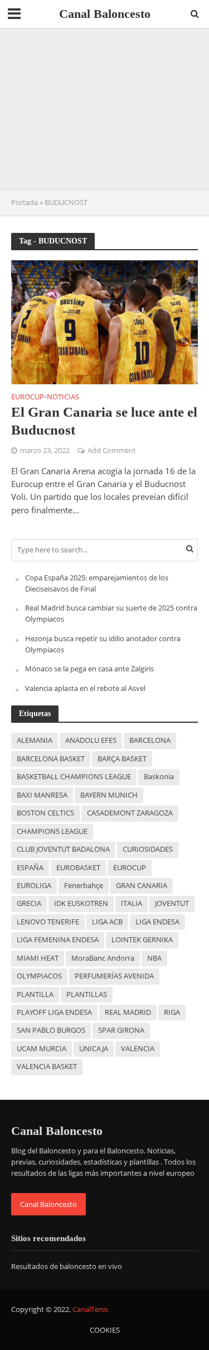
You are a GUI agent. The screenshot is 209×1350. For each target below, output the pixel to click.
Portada (24, 202)
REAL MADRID (128, 1012)
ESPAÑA (30, 867)
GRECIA (29, 903)
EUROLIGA (34, 885)
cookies (105, 1330)
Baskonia (159, 776)
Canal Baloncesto (104, 14)
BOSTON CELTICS (45, 813)
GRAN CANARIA (141, 885)
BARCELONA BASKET (51, 759)
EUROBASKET (78, 867)
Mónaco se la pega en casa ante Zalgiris (89, 669)
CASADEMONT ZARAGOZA (130, 813)
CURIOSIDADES (148, 849)
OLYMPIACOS (39, 976)
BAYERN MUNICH (109, 795)
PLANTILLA (35, 994)
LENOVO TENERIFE (48, 922)
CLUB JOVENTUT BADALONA (63, 849)
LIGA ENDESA (157, 922)
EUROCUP (129, 867)
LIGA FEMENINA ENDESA (58, 939)
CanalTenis (90, 1309)
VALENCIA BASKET (47, 1066)
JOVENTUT (172, 903)
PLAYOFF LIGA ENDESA (54, 1012)
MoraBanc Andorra (102, 958)
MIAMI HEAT (38, 958)
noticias (63, 398)
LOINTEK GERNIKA (142, 939)
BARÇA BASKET (122, 759)
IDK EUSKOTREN (81, 903)
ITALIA (131, 903)
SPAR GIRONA (121, 1030)
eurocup (27, 398)
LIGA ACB (107, 922)
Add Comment (112, 450)
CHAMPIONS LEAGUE (52, 831)
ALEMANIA (34, 740)
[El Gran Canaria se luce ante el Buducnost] (104, 321)
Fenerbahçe (83, 885)
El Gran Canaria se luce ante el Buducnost (104, 420)
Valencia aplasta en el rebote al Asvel (85, 688)
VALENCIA (137, 1048)
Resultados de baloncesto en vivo (66, 1266)
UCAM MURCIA (41, 1048)
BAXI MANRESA (42, 795)
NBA (154, 958)
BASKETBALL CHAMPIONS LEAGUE (74, 776)
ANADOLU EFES (90, 740)
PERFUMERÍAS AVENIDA (114, 976)
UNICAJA (93, 1048)
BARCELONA (150, 740)
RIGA (172, 1012)
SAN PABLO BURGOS (51, 1030)
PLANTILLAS (86, 994)
